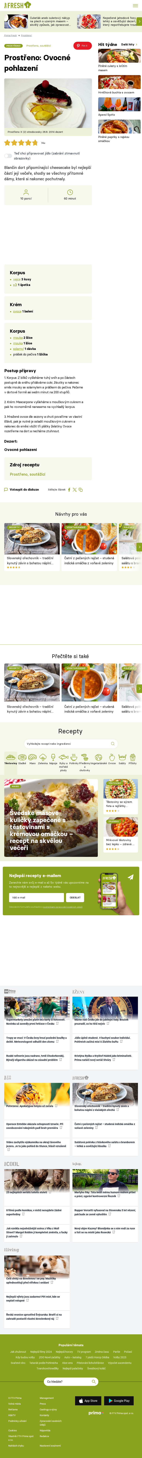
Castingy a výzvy (48, 1409)
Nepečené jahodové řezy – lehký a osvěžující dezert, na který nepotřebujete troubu (121, 21)
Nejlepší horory (64, 1351)
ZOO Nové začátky (49, 1357)
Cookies (12, 1430)
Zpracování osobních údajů (51, 1423)
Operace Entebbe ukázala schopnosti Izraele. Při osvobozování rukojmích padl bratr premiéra (34, 1126)
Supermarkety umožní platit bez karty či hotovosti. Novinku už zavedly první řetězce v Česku (35, 1021)
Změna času (102, 1351)
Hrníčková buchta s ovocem (116, 92)
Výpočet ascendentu (119, 1362)
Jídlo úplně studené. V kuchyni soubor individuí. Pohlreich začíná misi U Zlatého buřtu (103, 1039)
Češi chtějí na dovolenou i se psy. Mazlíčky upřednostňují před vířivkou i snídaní (31, 1280)
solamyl (18, 349)
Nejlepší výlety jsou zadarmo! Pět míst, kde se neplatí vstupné (33, 1298)
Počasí (128, 1351)
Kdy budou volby (25, 1357)
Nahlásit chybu (16, 1445)
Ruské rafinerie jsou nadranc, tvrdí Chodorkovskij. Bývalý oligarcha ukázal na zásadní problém (35, 1057)
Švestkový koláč (96, 1368)
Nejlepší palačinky (73, 1368)
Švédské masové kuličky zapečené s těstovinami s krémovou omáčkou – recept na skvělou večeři (41, 830)
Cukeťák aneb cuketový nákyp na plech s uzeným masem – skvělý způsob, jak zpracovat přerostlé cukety (50, 23)
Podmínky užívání (17, 1421)
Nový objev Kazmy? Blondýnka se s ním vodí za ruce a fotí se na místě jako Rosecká (105, 1230)
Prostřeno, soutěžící (38, 45)
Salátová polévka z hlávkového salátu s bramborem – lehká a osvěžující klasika (105, 1144)
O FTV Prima (14, 1398)
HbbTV (12, 1415)
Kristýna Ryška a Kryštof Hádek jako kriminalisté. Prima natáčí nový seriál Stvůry (103, 1057)
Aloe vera (67, 1362)
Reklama (13, 1409)
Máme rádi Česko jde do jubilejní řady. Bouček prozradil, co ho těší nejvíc (101, 1021)
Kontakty (44, 1415)
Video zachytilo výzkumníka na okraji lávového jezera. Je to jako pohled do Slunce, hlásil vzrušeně (36, 1144)
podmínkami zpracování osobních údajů (62, 907)
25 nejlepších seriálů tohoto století (27, 1192)
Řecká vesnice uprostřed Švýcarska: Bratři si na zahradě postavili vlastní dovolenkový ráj (34, 1316)
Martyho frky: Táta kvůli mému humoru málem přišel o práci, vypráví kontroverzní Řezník (105, 1194)
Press (43, 1403)
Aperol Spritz (106, 114)
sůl (15, 285)
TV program (84, 1351)
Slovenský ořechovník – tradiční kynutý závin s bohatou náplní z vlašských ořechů (30, 561)
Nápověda (45, 1430)
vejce (16, 279)
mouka (18, 338)
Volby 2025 (119, 1357)
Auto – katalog (72, 1357)
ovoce (17, 311)
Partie (116, 1351)
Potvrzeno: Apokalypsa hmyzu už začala (30, 1106)
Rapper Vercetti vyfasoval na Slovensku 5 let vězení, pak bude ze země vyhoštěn (105, 1212)
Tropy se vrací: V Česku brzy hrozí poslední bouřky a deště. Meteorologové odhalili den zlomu (36, 1039)
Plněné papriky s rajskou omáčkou (113, 139)
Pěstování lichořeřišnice (90, 1362)
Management (47, 1398)
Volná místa (14, 1403)
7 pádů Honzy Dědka (97, 1357)
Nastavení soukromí (50, 1445)
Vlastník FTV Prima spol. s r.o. (21, 1438)
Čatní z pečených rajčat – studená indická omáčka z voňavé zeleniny (89, 560)
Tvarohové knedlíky (48, 1368)
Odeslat (75, 897)
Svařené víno (18, 1362)
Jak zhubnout (18, 1351)
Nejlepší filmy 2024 (41, 1351)
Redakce (44, 1436)
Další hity (128, 44)
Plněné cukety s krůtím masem (112, 68)
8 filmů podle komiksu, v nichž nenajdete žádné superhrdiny (34, 1212)
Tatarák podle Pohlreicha (43, 1362)
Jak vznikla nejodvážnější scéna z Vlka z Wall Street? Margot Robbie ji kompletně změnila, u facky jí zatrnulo (36, 1232)
